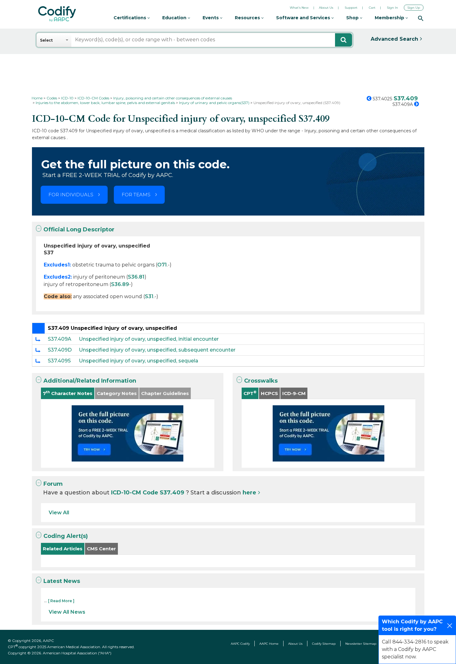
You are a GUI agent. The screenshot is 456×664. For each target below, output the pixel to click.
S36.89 (120, 284)
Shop (353, 17)
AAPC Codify (240, 644)
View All (59, 513)
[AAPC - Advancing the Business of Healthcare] (57, 14)
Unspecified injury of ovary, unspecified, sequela (138, 361)
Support (351, 8)
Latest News (61, 581)
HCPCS (269, 393)
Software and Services (303, 17)
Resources (248, 17)
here (249, 492)
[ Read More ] (61, 600)
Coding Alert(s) (65, 536)
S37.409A (59, 339)
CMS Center (101, 549)
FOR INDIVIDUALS (70, 195)
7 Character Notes (67, 393)
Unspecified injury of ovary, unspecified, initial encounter (149, 339)
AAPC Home (269, 644)
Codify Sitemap (324, 644)
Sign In (392, 8)
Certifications (130, 17)
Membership (390, 17)
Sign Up (413, 8)
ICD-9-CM (294, 393)
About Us (326, 8)
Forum (53, 483)
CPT (250, 393)
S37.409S (59, 361)
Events (211, 17)
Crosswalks (261, 380)
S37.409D (60, 350)
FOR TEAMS (136, 195)
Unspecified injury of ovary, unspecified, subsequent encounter (157, 350)
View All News (67, 612)
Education (175, 17)
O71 (162, 265)
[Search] (420, 18)
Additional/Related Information (89, 380)
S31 (149, 296)
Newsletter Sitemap (360, 644)
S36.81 (136, 277)
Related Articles (63, 549)
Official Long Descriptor (78, 229)
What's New (299, 8)
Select (46, 40)
